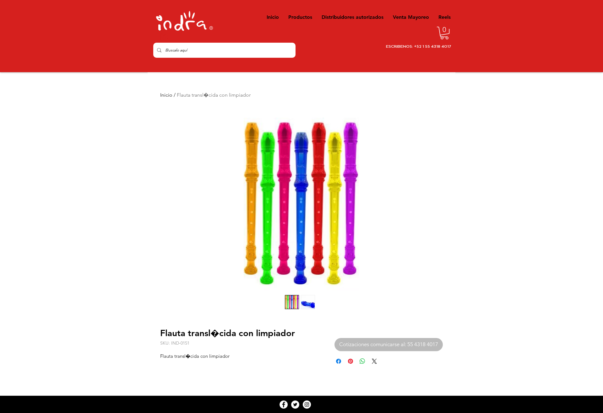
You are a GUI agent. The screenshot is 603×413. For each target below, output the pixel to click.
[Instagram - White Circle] (307, 404)
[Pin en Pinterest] (350, 361)
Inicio (166, 95)
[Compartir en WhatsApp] (362, 361)
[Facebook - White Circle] (284, 404)
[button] (444, 33)
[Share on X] (374, 361)
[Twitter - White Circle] (295, 404)
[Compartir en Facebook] (338, 361)
